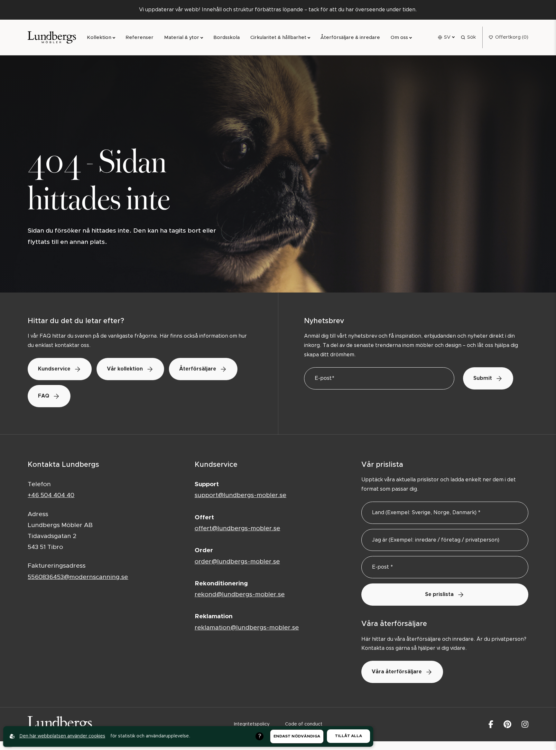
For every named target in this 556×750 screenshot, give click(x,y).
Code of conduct (303, 724)
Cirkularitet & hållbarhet (278, 37)
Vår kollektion (125, 368)
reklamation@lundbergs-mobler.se (247, 628)
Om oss (399, 37)
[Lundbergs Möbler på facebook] (490, 724)
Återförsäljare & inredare (350, 37)
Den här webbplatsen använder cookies (62, 736)
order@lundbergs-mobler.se (237, 562)
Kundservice (54, 368)
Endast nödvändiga (296, 736)
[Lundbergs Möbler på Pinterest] (507, 724)
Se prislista (439, 594)
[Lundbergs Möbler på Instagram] (525, 724)
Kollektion (99, 37)
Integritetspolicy (252, 724)
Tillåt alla (348, 736)
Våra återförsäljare (397, 671)
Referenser (139, 37)
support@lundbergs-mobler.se (240, 495)
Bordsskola (226, 37)
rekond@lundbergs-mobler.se (240, 594)
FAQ (43, 396)
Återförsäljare (197, 368)
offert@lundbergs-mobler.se (237, 528)
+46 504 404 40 (51, 495)
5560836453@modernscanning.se (78, 577)
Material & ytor (181, 37)
